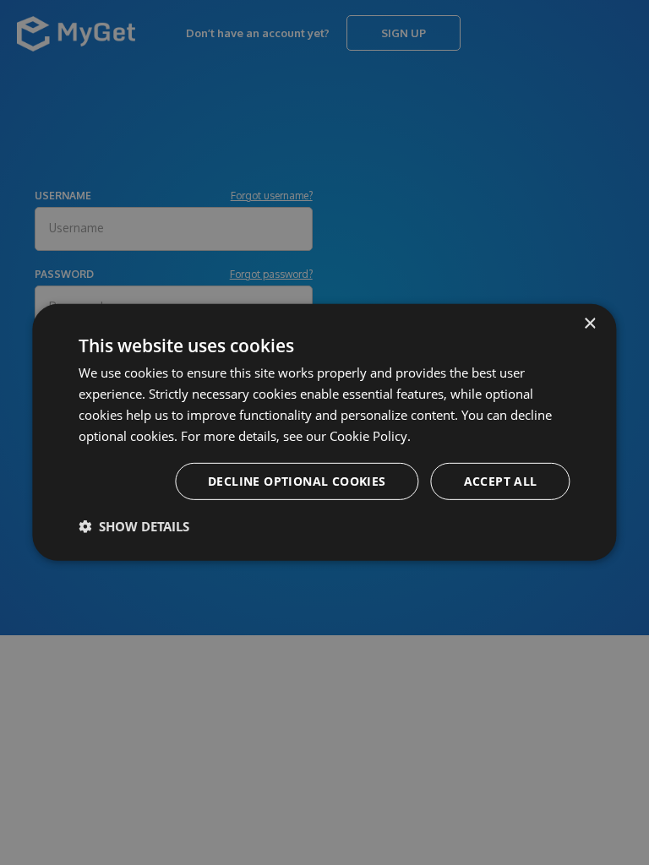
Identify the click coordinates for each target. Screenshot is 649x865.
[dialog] (324, 432)
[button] (134, 526)
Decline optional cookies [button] (297, 481)
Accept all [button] (500, 481)
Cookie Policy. (370, 435)
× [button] (589, 324)
